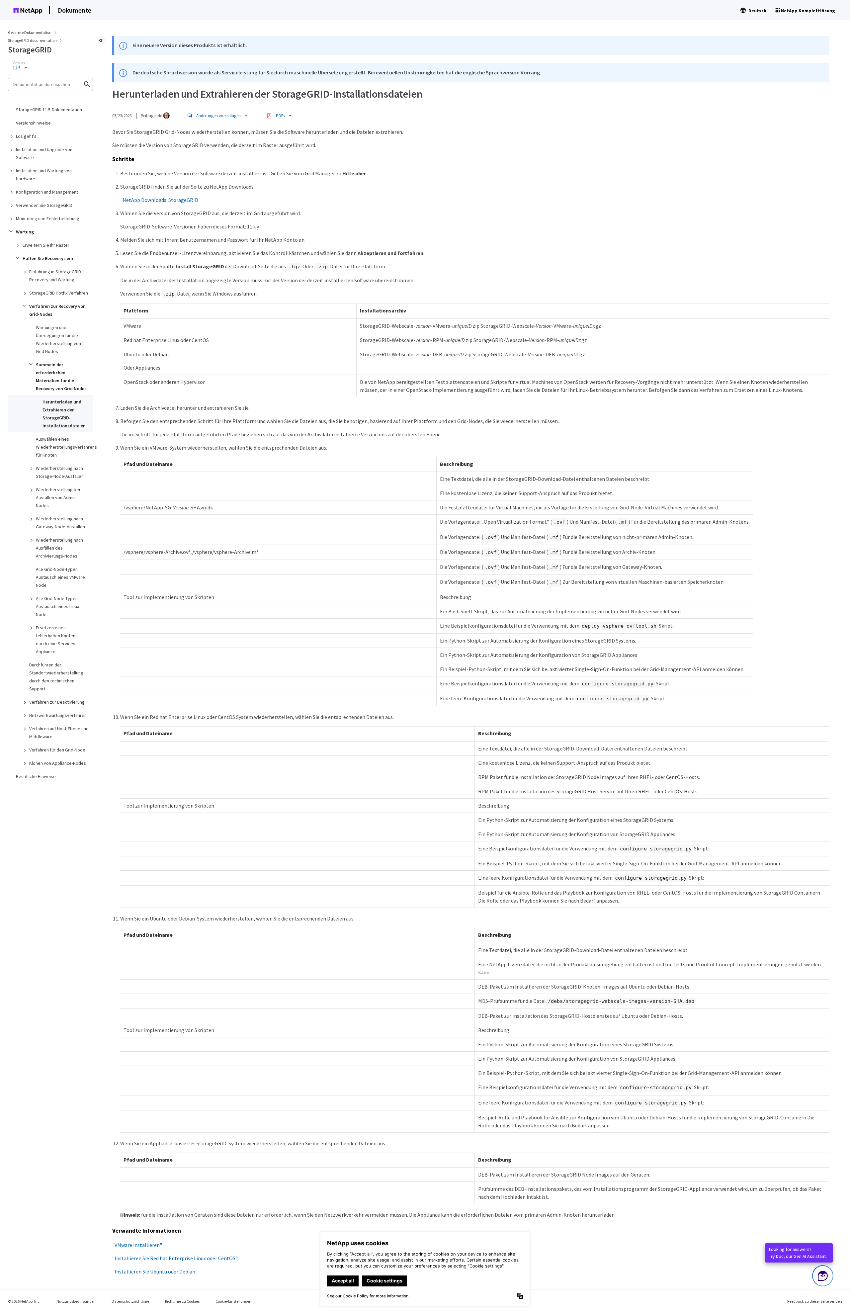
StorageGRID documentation (32, 40)
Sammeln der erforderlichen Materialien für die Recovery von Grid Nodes (61, 377)
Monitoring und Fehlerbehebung (47, 218)
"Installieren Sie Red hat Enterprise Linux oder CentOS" (175, 1258)
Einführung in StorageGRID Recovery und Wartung (55, 276)
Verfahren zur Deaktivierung (57, 702)
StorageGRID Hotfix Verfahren (58, 293)
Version (19, 63)
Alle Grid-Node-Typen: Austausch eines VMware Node (60, 577)
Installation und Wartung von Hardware (44, 175)
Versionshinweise (33, 123)
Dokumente (74, 10)
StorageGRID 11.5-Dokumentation (49, 110)
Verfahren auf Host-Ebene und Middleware (59, 733)
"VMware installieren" (137, 1245)
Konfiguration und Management (47, 192)
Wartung (25, 232)
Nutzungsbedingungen (76, 1301)
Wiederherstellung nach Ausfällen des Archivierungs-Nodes (59, 548)
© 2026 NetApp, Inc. (24, 1301)
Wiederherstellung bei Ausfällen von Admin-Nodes (58, 497)
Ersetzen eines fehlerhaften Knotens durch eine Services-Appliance (57, 640)
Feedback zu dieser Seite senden (814, 1301)
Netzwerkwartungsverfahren (58, 715)
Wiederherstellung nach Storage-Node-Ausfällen (60, 472)
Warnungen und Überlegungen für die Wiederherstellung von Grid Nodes (58, 339)
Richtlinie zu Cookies (182, 1301)
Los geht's (26, 136)
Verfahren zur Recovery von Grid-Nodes (57, 310)
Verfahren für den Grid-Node (57, 750)
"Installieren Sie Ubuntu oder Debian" (155, 1271)
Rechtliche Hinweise (36, 776)
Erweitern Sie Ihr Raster (46, 245)
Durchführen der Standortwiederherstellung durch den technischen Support (56, 677)
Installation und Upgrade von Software (44, 153)
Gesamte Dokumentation (29, 32)
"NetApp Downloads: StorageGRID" (160, 200)
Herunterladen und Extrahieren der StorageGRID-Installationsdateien (64, 414)
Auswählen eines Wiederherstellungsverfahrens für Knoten (64, 447)
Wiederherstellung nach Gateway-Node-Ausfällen (60, 523)
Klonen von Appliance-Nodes (57, 763)
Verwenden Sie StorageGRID (44, 205)
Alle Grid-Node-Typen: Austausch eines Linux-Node (58, 606)
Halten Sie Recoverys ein (48, 258)
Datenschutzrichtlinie (130, 1301)
